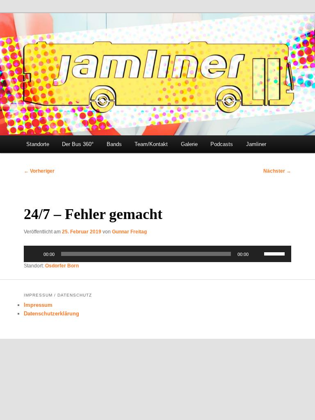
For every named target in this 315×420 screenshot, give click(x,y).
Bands (114, 144)
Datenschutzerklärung (51, 313)
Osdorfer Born (62, 266)
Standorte (37, 144)
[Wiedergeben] (34, 254)
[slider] (275, 253)
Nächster (277, 171)
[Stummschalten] (257, 254)
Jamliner (256, 144)
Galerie (189, 144)
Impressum (38, 305)
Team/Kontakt (151, 144)
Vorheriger (39, 171)
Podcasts (221, 144)
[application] (157, 254)
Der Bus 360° (78, 144)
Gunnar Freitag (129, 232)
